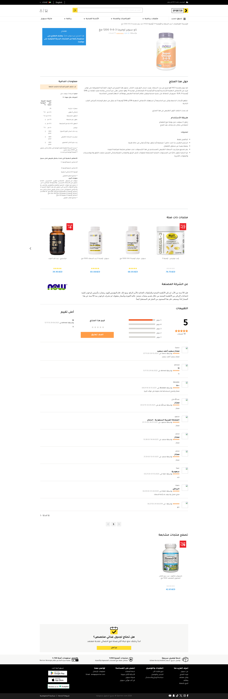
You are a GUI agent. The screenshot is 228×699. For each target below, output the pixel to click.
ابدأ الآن (114, 648)
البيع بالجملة (183, 683)
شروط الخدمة (63, 696)
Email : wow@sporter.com (95, 674)
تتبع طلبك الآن (158, 672)
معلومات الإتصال (99, 672)
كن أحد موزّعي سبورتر (127, 680)
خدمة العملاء (130, 672)
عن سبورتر (184, 672)
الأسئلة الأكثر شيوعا (128, 674)
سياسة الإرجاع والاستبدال (154, 677)
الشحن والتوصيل (157, 674)
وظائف (185, 680)
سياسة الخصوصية (47, 696)
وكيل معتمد (183, 677)
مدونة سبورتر (130, 677)
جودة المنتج (184, 674)
